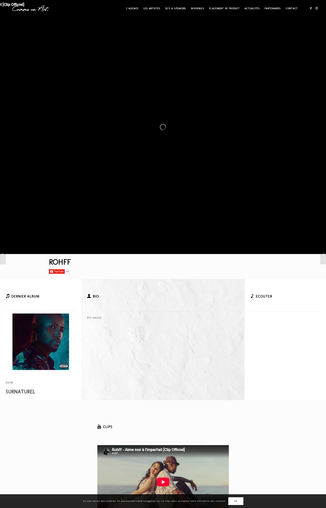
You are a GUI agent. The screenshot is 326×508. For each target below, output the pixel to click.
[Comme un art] (31, 8)
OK (235, 501)
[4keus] (3, 254)
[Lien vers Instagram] (316, 8)
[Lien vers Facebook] (311, 8)
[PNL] (323, 254)
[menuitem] (132, 8)
